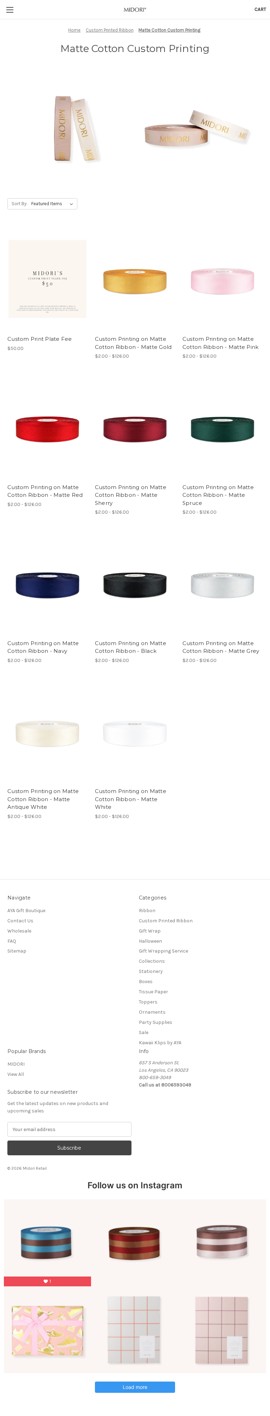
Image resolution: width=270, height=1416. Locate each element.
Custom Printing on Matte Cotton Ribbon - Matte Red (45, 491)
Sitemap (16, 951)
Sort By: (19, 203)
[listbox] (53, 204)
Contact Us (20, 921)
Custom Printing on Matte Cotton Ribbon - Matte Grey (220, 647)
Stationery (151, 971)
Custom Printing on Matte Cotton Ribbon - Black (130, 647)
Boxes (146, 982)
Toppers (148, 1002)
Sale (143, 1032)
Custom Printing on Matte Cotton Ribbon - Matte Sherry (130, 495)
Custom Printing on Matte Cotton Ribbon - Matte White (130, 799)
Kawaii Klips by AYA (160, 1043)
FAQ (11, 941)
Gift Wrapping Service (163, 951)
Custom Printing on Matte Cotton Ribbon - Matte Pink (220, 343)
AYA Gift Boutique (26, 911)
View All (15, 1074)
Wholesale (19, 931)
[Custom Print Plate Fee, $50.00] (47, 279)
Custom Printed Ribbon (166, 921)
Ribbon (147, 911)
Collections (152, 961)
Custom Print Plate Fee (39, 339)
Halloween (150, 941)
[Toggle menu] (9, 9)
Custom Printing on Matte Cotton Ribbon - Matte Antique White (43, 799)
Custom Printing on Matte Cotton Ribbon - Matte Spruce (218, 495)
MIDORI (16, 1064)
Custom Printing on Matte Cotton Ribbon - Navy (43, 647)
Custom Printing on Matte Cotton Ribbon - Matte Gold (133, 343)
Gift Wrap (150, 931)
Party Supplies (155, 1022)
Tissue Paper (153, 992)
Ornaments (152, 1012)
